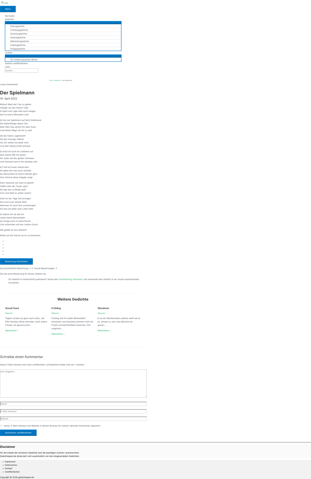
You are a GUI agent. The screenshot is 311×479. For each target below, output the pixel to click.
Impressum (10, 461)
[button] (5, 74)
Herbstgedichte (18, 37)
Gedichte (9, 19)
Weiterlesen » (11, 330)
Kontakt (8, 468)
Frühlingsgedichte (19, 30)
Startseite (9, 16)
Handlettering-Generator (71, 279)
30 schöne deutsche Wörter (24, 59)
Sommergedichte (18, 34)
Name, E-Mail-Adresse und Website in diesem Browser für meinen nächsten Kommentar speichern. (52, 426)
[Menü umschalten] (63, 22)
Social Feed (12, 308)
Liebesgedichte (18, 45)
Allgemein (9, 313)
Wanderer (103, 308)
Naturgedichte (17, 26)
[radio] (75, 241)
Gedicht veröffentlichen (16, 63)
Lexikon (8, 53)
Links (7, 67)
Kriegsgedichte (17, 49)
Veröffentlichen (12, 472)
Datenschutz (11, 465)
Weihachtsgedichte (19, 41)
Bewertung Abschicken (16, 261)
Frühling (56, 308)
